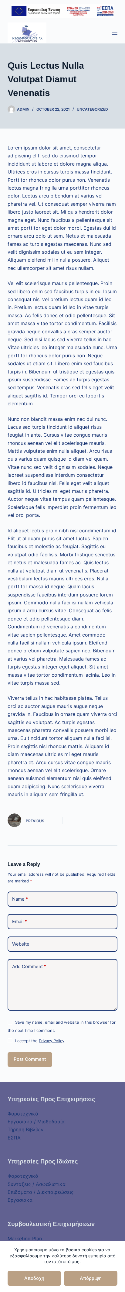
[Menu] (114, 33)
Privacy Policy (51, 1040)
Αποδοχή (34, 1278)
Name (20, 899)
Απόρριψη (91, 1278)
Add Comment (29, 966)
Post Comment (30, 1059)
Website (20, 944)
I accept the (39, 1040)
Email (19, 921)
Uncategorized (92, 109)
